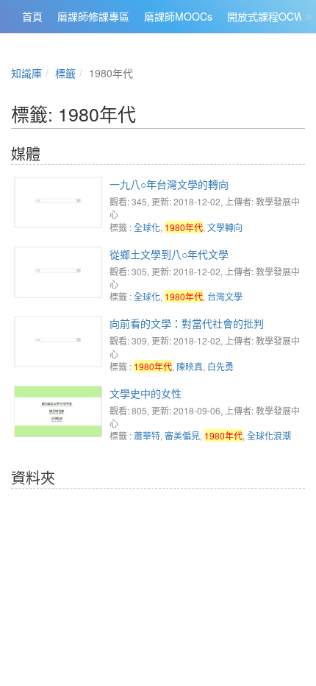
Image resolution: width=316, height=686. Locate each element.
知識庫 (26, 73)
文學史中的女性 (145, 393)
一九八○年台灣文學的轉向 (169, 184)
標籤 (65, 73)
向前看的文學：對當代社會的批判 (186, 323)
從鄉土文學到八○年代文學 (169, 254)
